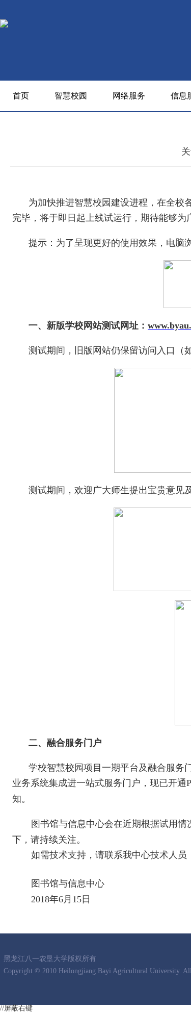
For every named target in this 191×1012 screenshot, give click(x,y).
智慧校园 (70, 95)
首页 (21, 95)
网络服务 (129, 95)
